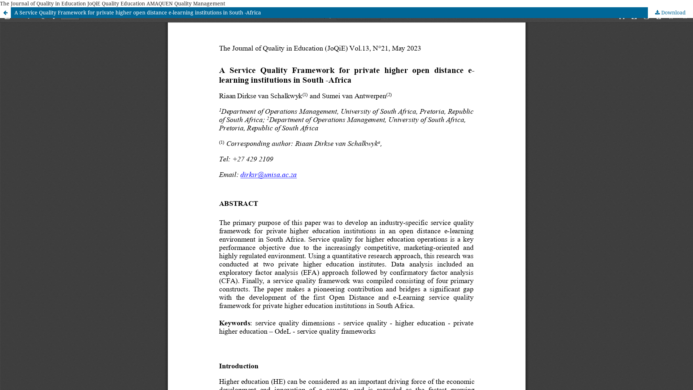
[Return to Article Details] (5, 12)
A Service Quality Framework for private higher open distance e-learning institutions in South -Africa (137, 12)
